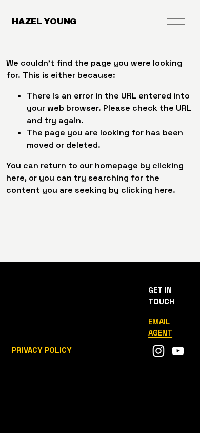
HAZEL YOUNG (44, 21)
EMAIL (159, 321)
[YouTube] (178, 351)
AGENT (160, 333)
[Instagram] (158, 351)
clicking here (147, 190)
